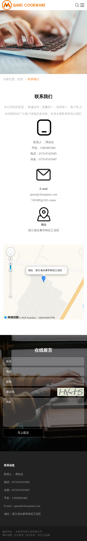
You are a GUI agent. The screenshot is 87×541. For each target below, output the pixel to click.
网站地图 (7, 535)
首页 (20, 79)
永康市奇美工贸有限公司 (28, 531)
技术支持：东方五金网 (37, 535)
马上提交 (23, 432)
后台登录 (19, 535)
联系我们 (33, 79)
